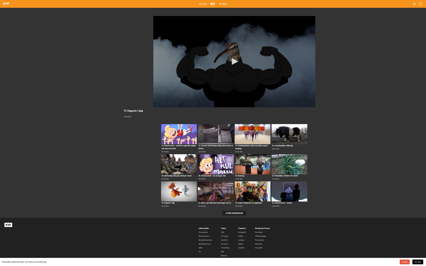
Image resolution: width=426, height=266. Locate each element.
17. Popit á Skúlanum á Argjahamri (248, 203)
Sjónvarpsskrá (204, 236)
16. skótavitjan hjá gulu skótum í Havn (177, 176)
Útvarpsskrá (203, 232)
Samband (258, 244)
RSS (222, 252)
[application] (234, 61)
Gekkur (241, 244)
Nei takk (418, 262)
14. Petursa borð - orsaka (282, 203)
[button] (234, 61)
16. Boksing (239, 176)
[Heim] (6, 4)
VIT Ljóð (203, 4)
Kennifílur (224, 240)
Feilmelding (225, 248)
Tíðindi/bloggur (260, 236)
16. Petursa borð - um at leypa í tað (212, 176)
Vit (200, 252)
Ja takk (404, 262)
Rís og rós (224, 244)
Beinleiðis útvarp (205, 244)
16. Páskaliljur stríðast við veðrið (285, 176)
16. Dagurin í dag (168, 203)
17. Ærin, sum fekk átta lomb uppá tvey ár (214, 203)
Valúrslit (241, 248)
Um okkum (259, 232)
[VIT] (213, 5)
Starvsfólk (259, 248)
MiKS (200, 248)
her (45, 262)
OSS (222, 232)
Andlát (240, 236)
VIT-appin (224, 236)
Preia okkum (259, 240)
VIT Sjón (223, 4)
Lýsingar (241, 240)
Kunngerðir (242, 232)
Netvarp (224, 256)
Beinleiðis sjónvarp (205, 240)
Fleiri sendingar (234, 213)
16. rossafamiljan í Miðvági (282, 146)
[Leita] (414, 4)
